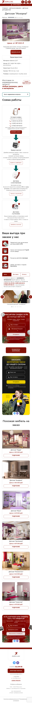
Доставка (15, 274)
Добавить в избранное (16, 684)
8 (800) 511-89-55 (17, 121)
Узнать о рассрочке (16, 193)
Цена (5, 274)
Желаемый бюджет (17, 328)
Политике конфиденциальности (16, 338)
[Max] (17, 413)
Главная (5, 8)
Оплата (24, 274)
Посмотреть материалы (16, 350)
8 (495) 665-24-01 (17, 123)
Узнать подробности (26, 82)
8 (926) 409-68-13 (17, 125)
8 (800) (16, 667)
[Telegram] (14, 413)
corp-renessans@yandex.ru (16, 674)
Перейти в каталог (16, 224)
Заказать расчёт (16, 52)
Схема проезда (16, 680)
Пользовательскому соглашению (12, 339)
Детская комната (15, 8)
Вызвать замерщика (16, 162)
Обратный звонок (16, 670)
